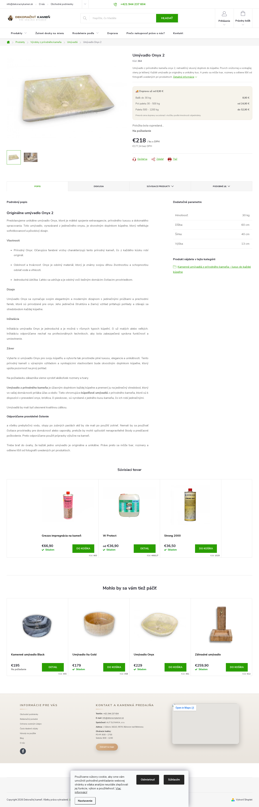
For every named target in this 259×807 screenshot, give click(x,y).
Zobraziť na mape (107, 747)
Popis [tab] (37, 186)
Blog (22, 738)
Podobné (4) (219, 186)
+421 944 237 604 (111, 713)
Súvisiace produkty (158, 186)
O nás (42, 4)
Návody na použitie (28, 733)
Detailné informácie (183, 77)
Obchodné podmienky (62, 4)
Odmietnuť (148, 780)
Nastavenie (85, 801)
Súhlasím (174, 780)
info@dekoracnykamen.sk (20, 4)
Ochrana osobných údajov (31, 724)
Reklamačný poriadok (29, 719)
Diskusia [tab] (99, 186)
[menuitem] (19, 33)
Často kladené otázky (29, 728)
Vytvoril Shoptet (244, 799)
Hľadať (167, 18)
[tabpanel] (68, 518)
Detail (144, 548)
